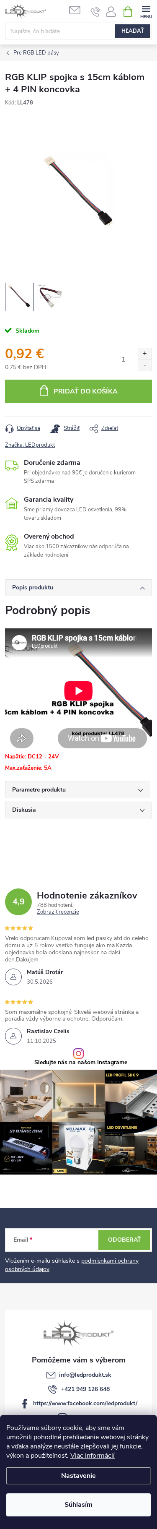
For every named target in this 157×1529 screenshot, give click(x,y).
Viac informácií (92, 1455)
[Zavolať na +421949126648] (95, 11)
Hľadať (132, 31)
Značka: (30, 445)
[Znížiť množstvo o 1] (145, 365)
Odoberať (124, 1240)
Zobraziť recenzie (58, 912)
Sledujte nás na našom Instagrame (80, 1062)
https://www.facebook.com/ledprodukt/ (85, 1403)
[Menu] (146, 11)
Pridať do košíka (86, 391)
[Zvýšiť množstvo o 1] (145, 353)
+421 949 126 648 (85, 1389)
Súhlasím (78, 1504)
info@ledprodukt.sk (85, 1375)
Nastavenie (78, 1475)
